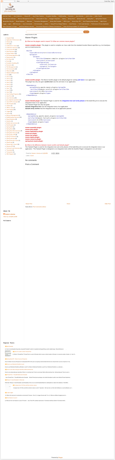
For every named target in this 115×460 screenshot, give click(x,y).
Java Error (9, 96)
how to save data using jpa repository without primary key (20, 369)
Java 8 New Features (38, 16)
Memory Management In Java (26, 18)
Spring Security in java (12, 140)
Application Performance (12, 40)
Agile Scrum (103, 21)
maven (32, 155)
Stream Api (9, 142)
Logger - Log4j (7, 24)
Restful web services (11, 123)
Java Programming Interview (90, 21)
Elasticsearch (9, 57)
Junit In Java (89, 16)
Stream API (27, 16)
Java (7, 74)
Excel (7, 61)
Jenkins (46, 24)
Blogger (60, 457)
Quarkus (8, 121)
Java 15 (8, 86)
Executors (71, 16)
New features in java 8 (12, 397)
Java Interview (79, 16)
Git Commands (38, 24)
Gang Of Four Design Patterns (59, 24)
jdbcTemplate (10, 346)
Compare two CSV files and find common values (26, 385)
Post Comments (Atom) (39, 206)
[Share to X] (55, 153)
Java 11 (8, 78)
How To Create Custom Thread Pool (23, 351)
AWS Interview (17, 24)
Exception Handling (51, 16)
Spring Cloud (71, 18)
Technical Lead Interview (13, 148)
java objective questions (12, 99)
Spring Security (81, 18)
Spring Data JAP (10, 134)
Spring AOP (9, 127)
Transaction (9, 152)
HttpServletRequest (11, 72)
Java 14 (8, 84)
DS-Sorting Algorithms (12, 55)
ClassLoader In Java (41, 18)
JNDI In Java (9, 107)
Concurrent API (10, 49)
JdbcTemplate (10, 103)
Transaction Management (41, 21)
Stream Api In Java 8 (11, 144)
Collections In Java (11, 45)
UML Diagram (10, 154)
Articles (8, 41)
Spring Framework (11, 136)
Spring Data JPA (76, 21)
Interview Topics (7, 16)
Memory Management (12, 115)
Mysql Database (20, 21)
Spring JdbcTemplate (55, 21)
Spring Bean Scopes (101, 18)
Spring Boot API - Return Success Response (17, 359)
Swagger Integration (54, 18)
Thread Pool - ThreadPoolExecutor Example (17, 374)
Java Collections (17, 16)
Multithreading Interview (12, 117)
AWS (7, 43)
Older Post (108, 203)
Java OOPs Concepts (12, 101)
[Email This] (52, 153)
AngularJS (9, 38)
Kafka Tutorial (98, 16)
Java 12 (8, 80)
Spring (64, 18)
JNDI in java (66, 21)
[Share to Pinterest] (58, 153)
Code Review (72, 24)
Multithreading (62, 16)
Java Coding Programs (12, 94)
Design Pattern (10, 53)
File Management (11, 67)
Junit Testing (9, 109)
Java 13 (8, 82)
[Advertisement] (13, 182)
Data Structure (10, 51)
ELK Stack (9, 59)
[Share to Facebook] (57, 153)
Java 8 (8, 90)
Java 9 (8, 92)
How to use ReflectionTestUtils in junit (15, 364)
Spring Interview (10, 138)
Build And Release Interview (26, 26)
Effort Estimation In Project (10, 26)
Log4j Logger (10, 392)
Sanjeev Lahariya (10, 214)
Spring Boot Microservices (13, 130)
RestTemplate (10, 125)
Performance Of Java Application (100, 24)
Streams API (9, 146)
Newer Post (29, 203)
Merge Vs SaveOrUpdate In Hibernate (15, 380)
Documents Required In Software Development (48, 26)
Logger (8, 111)
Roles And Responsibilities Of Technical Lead (75, 26)
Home (68, 203)
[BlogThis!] (54, 153)
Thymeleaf (9, 150)
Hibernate (29, 21)
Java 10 (8, 76)
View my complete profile (10, 216)
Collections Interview (11, 47)
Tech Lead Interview (83, 24)
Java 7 (8, 88)
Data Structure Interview (9, 18)
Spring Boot (90, 18)
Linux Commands (27, 24)
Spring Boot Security (8, 21)
